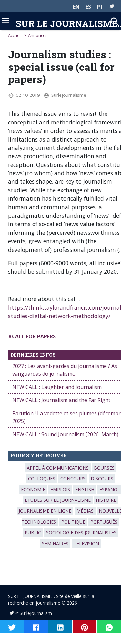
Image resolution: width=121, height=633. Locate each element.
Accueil (15, 35)
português (103, 522)
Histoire (106, 500)
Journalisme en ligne (45, 511)
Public (33, 532)
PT (100, 6)
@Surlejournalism (33, 613)
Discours (102, 478)
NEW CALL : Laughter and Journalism (57, 386)
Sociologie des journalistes (81, 532)
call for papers (34, 336)
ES (88, 6)
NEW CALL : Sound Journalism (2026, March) (65, 434)
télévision (86, 543)
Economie (33, 489)
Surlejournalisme (68, 95)
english (84, 489)
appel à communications (58, 468)
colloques (41, 478)
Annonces (38, 35)
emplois (60, 489)
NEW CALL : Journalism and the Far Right (61, 400)
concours (73, 478)
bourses (104, 468)
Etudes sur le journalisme (58, 500)
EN (76, 6)
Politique (73, 522)
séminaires (55, 543)
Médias (85, 511)
